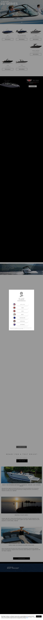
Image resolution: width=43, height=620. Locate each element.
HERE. (27, 617)
